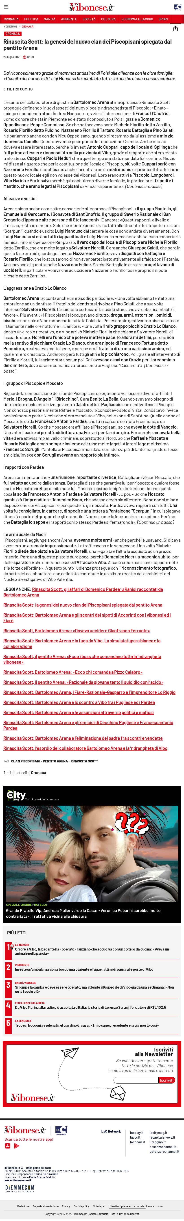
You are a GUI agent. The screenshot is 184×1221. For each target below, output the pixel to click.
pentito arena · (56, 761)
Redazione (23, 1206)
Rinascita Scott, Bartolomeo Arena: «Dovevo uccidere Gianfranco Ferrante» (76, 630)
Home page (10, 26)
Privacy (66, 1206)
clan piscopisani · (26, 761)
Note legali (99, 1206)
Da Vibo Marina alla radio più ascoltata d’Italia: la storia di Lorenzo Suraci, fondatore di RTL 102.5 (90, 1007)
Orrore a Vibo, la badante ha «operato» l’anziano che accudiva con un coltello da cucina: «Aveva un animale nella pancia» (92, 951)
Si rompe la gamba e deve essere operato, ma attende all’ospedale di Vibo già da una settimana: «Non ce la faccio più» (94, 989)
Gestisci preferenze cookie (127, 1206)
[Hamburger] (6, 7)
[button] (175, 29)
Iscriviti (167, 1080)
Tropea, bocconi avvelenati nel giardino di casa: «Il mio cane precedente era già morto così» (87, 1025)
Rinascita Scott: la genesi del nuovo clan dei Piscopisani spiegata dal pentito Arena (82, 604)
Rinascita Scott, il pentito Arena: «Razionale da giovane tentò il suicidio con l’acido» (83, 682)
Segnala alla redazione (46, 1206)
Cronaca (27, 26)
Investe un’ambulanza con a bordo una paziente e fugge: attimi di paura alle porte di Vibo (84, 969)
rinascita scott (84, 761)
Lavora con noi (154, 1206)
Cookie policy (82, 1206)
